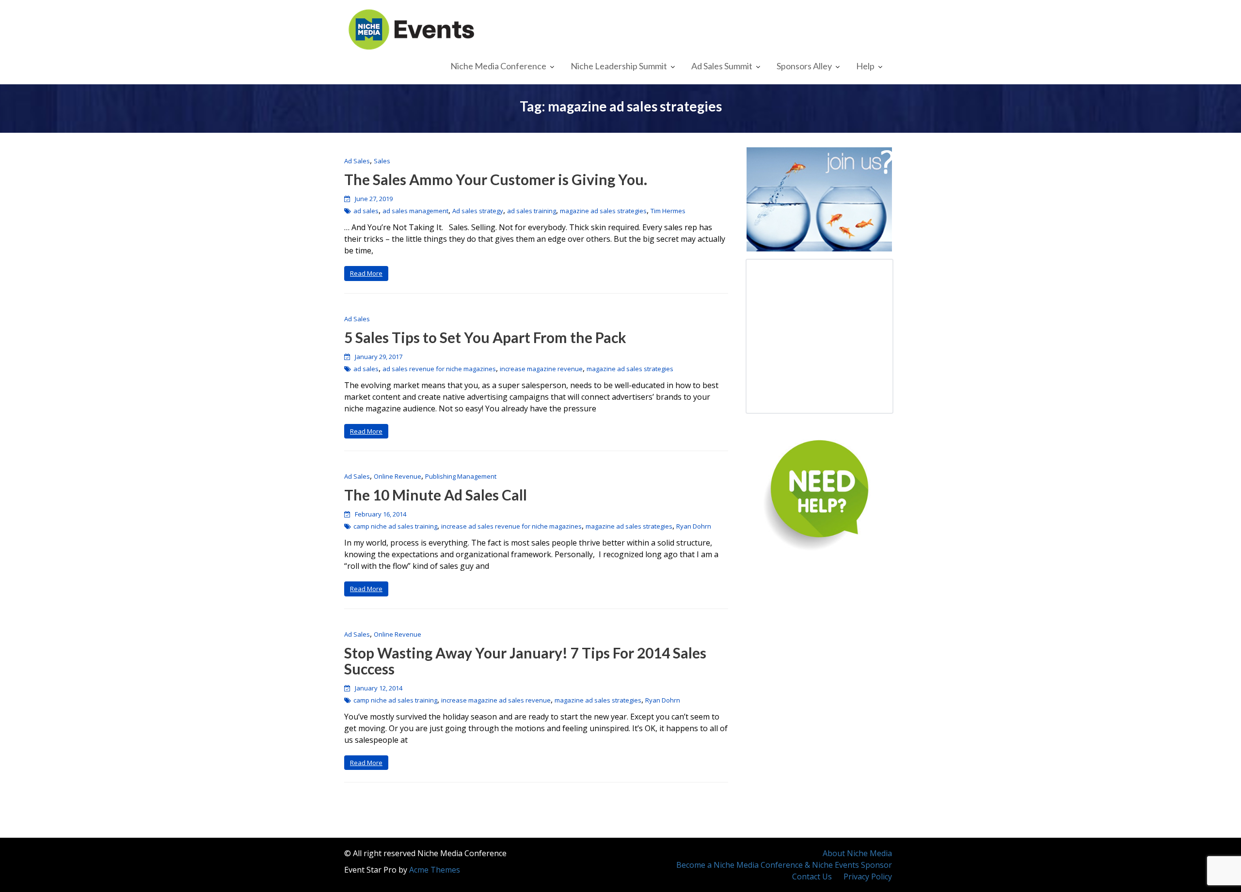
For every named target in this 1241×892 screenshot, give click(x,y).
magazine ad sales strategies (603, 210)
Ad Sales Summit (721, 66)
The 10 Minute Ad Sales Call (435, 494)
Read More (366, 273)
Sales (382, 160)
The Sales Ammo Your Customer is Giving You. (495, 179)
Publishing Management (460, 476)
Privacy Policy (867, 876)
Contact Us (812, 876)
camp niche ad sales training (395, 526)
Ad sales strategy (477, 210)
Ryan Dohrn (693, 526)
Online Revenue (397, 476)
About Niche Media (857, 853)
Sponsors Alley (804, 66)
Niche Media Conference (498, 66)
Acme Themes (434, 869)
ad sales (366, 210)
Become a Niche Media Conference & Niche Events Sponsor (784, 865)
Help (865, 66)
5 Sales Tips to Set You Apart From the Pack (485, 337)
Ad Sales (357, 160)
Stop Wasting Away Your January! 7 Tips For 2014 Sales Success (525, 660)
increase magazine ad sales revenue (496, 700)
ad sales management (415, 210)
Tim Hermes (668, 210)
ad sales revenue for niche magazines (439, 368)
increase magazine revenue (541, 368)
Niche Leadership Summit (619, 66)
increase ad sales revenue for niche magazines (511, 526)
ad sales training (531, 210)
